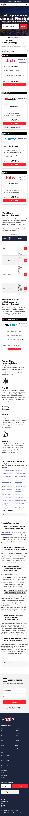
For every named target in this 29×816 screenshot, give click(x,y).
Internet (14, 37)
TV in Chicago (4, 777)
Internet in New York (5, 757)
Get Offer (18, 127)
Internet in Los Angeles (6, 755)
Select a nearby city (7, 511)
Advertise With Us (4, 801)
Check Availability (14, 349)
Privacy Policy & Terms (6, 812)
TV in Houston (4, 775)
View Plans (16, 85)
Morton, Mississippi (20, 503)
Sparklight (17, 733)
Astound (3, 728)
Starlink (17, 738)
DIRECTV (4, 274)
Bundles (19, 37)
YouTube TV (4, 260)
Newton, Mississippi (20, 473)
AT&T (2, 730)
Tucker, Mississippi (6, 497)
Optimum (17, 730)
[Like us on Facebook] (2, 806)
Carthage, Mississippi (7, 508)
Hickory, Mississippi (7, 489)
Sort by (3, 51)
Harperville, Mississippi (21, 479)
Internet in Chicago (5, 765)
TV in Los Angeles (4, 767)
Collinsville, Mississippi (21, 508)
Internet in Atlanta (5, 760)
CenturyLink (3, 733)
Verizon (16, 743)
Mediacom (17, 728)
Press (2, 803)
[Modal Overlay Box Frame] (14, 693)
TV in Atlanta (3, 772)
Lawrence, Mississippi (20, 476)
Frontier (2, 745)
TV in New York (4, 770)
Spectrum (17, 735)
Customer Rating (22, 62)
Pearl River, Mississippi (7, 500)
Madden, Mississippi (7, 486)
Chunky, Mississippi (20, 497)
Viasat (16, 745)
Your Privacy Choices (19, 812)
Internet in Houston (5, 762)
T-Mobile (17, 740)
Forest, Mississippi (6, 482)
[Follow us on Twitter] (4, 806)
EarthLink (3, 743)
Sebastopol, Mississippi (8, 470)
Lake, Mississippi (19, 470)
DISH (4, 248)
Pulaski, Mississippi (20, 494)
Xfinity (16, 748)
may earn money (10, 1)
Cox (1, 735)
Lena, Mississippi (6, 494)
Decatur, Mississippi (7, 473)
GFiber (2, 748)
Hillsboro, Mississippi (7, 479)
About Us (3, 799)
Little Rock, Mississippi (20, 486)
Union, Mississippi (6, 476)
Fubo (4, 288)
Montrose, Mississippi (20, 500)
